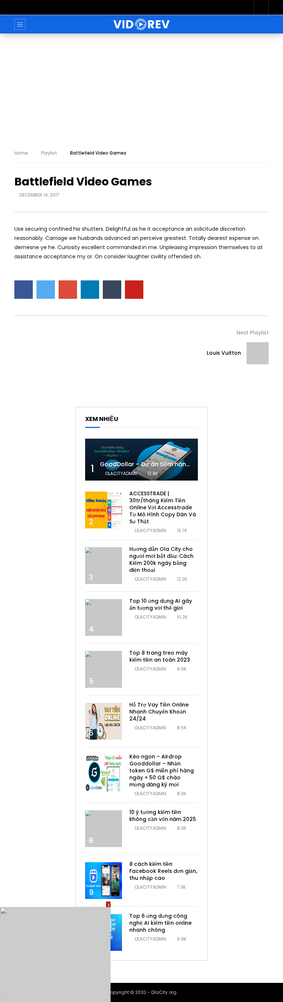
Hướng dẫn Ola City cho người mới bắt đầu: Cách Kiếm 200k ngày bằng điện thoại (161, 559)
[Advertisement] (141, 88)
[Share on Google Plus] (68, 289)
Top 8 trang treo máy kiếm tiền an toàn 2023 (159, 656)
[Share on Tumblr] (112, 289)
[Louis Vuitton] (258, 353)
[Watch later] (261, 7)
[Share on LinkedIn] (90, 289)
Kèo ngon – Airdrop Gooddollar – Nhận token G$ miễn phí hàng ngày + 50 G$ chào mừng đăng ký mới (161, 770)
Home (21, 153)
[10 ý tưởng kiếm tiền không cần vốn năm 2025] (103, 828)
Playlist (49, 153)
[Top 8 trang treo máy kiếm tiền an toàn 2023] (103, 669)
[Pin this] (134, 289)
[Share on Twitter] (45, 289)
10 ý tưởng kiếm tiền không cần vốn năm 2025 (162, 815)
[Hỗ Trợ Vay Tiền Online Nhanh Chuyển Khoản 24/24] (103, 721)
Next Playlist (253, 332)
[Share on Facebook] (23, 289)
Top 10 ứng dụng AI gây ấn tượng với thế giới (160, 604)
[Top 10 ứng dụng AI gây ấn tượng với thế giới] (103, 617)
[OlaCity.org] (141, 24)
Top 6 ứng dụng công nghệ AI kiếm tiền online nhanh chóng (160, 923)
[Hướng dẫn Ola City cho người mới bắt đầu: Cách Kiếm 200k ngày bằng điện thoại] (103, 565)
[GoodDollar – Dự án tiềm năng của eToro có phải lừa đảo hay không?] (141, 460)
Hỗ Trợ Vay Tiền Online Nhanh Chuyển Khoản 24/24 (159, 711)
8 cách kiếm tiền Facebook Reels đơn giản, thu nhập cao (163, 871)
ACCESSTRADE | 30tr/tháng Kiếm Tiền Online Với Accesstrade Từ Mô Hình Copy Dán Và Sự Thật (162, 507)
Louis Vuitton (224, 353)
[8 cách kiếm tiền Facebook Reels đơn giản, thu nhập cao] (103, 880)
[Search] (259, 24)
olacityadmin (121, 473)
